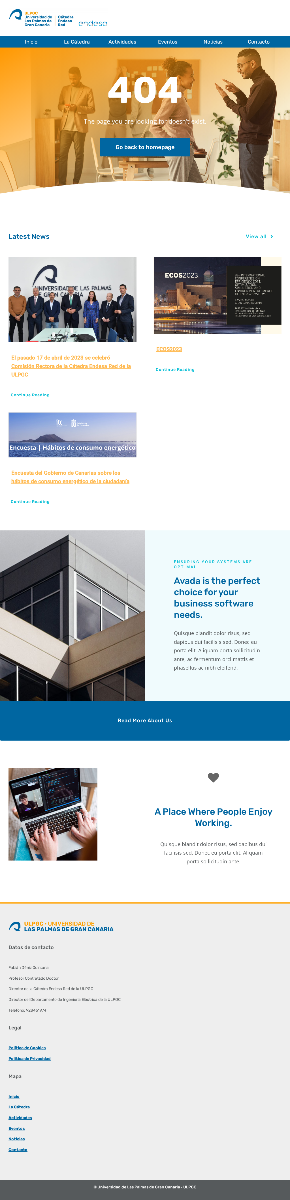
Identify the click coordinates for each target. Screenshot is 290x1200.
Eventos (16, 1128)
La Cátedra (19, 1107)
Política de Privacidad (29, 1058)
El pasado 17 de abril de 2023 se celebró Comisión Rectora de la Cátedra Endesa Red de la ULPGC (71, 366)
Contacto (17, 1149)
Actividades (20, 1117)
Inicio (14, 1096)
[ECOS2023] (217, 295)
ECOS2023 (169, 349)
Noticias (16, 1139)
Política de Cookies (27, 1048)
